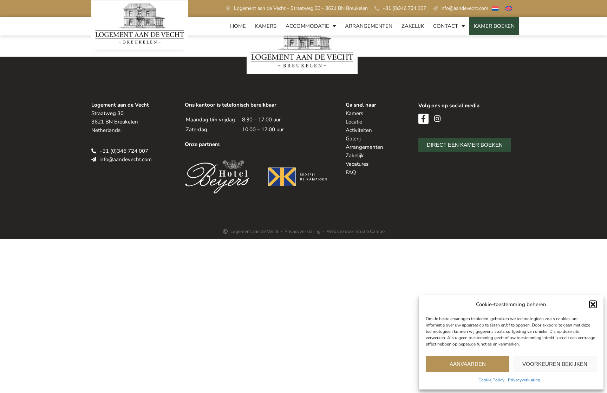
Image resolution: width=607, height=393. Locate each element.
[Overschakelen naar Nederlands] (495, 9)
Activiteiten (359, 130)
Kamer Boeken (494, 26)
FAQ (351, 172)
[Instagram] (437, 119)
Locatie (354, 121)
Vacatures (357, 163)
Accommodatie (307, 26)
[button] (592, 304)
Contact (445, 26)
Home (238, 26)
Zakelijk (413, 26)
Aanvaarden (468, 364)
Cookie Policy (491, 380)
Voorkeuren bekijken (554, 364)
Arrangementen (368, 26)
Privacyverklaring (524, 380)
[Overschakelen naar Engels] (508, 9)
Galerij (353, 138)
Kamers (265, 26)
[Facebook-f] (423, 119)
